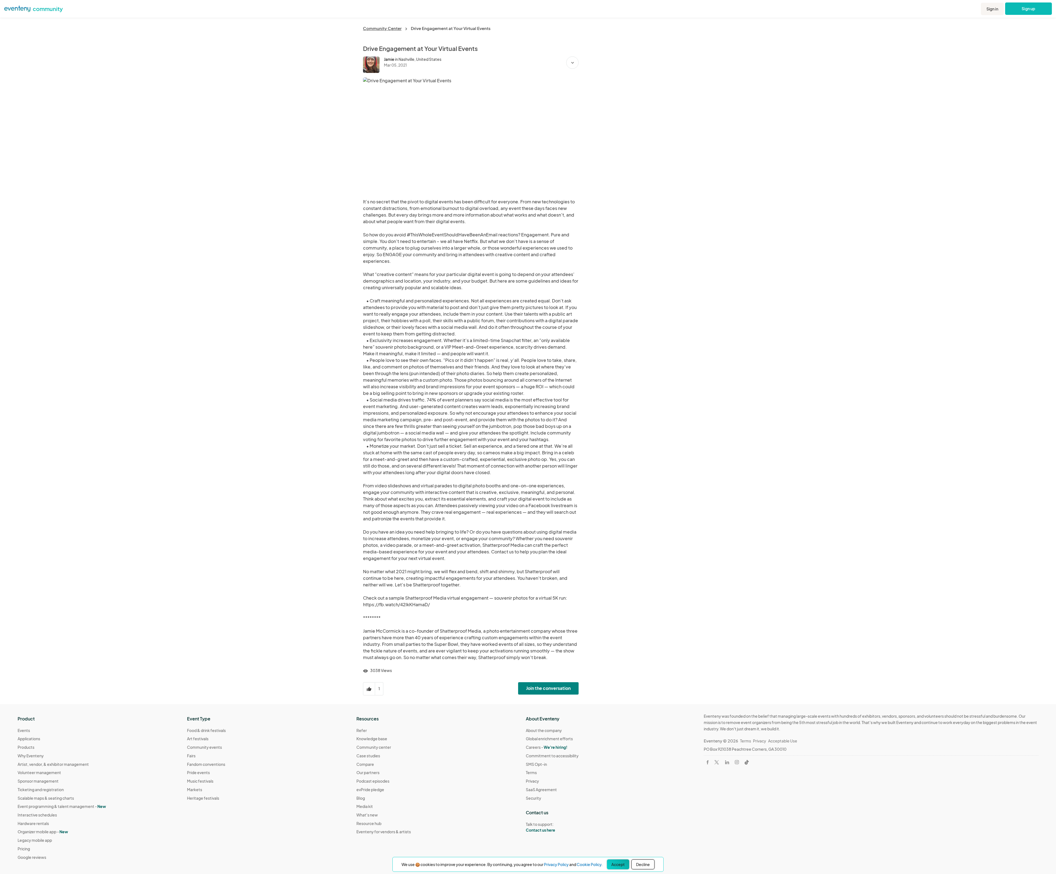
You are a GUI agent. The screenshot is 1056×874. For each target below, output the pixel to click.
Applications (29, 738)
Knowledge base (371, 738)
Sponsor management (38, 781)
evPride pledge (370, 789)
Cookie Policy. (590, 864)
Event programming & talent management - (62, 806)
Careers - (546, 747)
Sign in (992, 8)
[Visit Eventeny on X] (717, 762)
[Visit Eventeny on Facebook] (707, 762)
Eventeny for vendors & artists (383, 831)
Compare (365, 764)
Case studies (368, 755)
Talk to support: (540, 827)
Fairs (191, 755)
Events (24, 730)
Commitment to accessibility (552, 755)
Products (26, 747)
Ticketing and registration (41, 789)
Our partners (368, 772)
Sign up (1028, 8)
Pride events (198, 772)
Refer (361, 730)
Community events (204, 747)
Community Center (382, 28)
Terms (531, 772)
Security (533, 798)
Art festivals (197, 738)
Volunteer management (39, 772)
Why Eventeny (31, 755)
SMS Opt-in (536, 764)
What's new (367, 814)
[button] (572, 62)
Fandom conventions (206, 764)
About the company (544, 730)
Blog (360, 798)
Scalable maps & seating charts (46, 798)
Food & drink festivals (206, 730)
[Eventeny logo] (17, 8)
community (48, 8)
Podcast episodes (372, 781)
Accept (618, 864)
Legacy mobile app (35, 840)
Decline (643, 864)
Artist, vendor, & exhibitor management (53, 764)
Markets (194, 789)
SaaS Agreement (541, 789)
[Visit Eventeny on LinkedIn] (727, 762)
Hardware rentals (33, 823)
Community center (373, 747)
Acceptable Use (782, 740)
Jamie (389, 59)
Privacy (532, 781)
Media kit (364, 806)
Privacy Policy (556, 864)
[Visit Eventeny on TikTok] (746, 762)
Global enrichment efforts (549, 738)
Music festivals (200, 781)
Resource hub (368, 823)
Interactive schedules (37, 814)
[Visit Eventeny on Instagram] (737, 762)
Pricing (24, 848)
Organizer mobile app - (43, 831)
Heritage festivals (203, 798)
